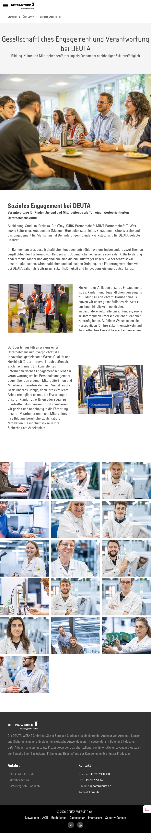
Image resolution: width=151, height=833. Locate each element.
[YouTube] (80, 825)
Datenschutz (77, 817)
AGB (45, 817)
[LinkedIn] (71, 825)
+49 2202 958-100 (99, 774)
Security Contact (115, 817)
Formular (94, 792)
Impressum (95, 817)
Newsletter (32, 817)
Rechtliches (58, 817)
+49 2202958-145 (94, 780)
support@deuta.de (99, 786)
